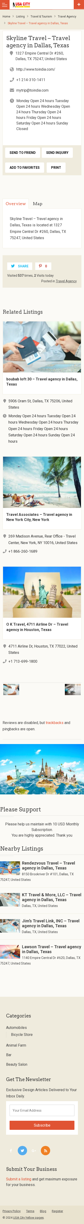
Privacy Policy (12, 1211)
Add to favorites (25, 167)
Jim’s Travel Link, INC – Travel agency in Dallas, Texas (51, 923)
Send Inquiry (57, 153)
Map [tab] (37, 203)
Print (56, 167)
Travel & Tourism (41, 16)
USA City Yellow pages (28, 1217)
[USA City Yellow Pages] (43, 4)
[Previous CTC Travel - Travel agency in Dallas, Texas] (20, 687)
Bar (8, 1055)
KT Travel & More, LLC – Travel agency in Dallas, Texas (51, 897)
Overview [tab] (16, 203)
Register (57, 1211)
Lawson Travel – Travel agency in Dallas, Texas (51, 949)
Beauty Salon (16, 1064)
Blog (43, 1211)
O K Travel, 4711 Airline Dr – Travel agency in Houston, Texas (37, 627)
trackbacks (54, 723)
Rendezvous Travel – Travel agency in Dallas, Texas (48, 865)
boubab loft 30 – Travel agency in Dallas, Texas (41, 381)
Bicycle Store (22, 1034)
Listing (20, 16)
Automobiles (16, 1027)
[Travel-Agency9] (42, 769)
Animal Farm (16, 1045)
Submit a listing (18, 1179)
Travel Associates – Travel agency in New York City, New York (39, 517)
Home (6, 16)
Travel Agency (67, 16)
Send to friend (23, 153)
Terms (30, 1211)
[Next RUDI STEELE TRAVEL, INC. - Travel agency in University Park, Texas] (64, 687)
